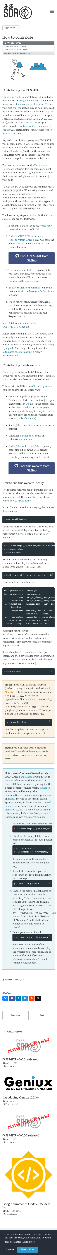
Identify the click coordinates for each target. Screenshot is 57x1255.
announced (26, 777)
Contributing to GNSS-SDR (15, 46)
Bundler (14, 507)
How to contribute (17, 37)
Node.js (9, 692)
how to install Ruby (20, 500)
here (49, 795)
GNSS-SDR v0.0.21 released (20, 1059)
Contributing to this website (16, 49)
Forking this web (17, 446)
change (46, 787)
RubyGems (8, 493)
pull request (37, 104)
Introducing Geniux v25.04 (20, 1097)
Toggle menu (9, 28)
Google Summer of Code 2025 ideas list (26, 1205)
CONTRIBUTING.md (13, 327)
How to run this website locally (18, 53)
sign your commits (30, 287)
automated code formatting (17, 352)
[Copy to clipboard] (52, 518)
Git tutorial (26, 122)
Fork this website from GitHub (34, 468)
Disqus (29, 403)
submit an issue (18, 104)
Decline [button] (10, 1249)
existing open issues (30, 435)
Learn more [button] (28, 1241)
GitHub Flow (21, 111)
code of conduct (26, 418)
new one (27, 439)
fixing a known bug (29, 100)
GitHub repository (42, 386)
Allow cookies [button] (27, 1249)
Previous (15, 1015)
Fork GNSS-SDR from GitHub (34, 258)
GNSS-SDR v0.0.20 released (20, 1135)
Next (41, 1015)
